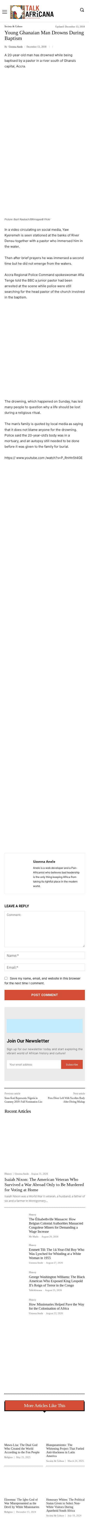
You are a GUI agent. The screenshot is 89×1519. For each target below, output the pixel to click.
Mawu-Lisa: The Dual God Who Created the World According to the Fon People (22, 1448)
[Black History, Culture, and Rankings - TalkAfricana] (31, 12)
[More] (62, 842)
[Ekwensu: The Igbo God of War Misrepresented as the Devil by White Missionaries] (23, 1482)
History (8, 1174)
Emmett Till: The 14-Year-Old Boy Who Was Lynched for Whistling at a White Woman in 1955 (56, 1254)
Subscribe (72, 1064)
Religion (8, 1457)
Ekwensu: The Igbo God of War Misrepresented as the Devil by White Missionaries (21, 1503)
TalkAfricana (35, 1290)
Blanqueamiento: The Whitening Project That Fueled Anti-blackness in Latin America (65, 1450)
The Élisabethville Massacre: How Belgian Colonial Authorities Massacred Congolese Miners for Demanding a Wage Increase (56, 1225)
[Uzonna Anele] (20, 873)
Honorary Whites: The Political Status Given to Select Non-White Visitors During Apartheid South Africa (65, 1505)
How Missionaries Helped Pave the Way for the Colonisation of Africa (56, 1306)
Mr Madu (33, 1236)
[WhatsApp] (52, 842)
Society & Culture (13, 26)
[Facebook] (22, 842)
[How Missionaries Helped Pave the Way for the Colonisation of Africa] (15, 1309)
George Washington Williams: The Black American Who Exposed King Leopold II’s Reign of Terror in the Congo (57, 1281)
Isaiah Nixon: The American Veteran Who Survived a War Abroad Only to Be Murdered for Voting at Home (44, 1184)
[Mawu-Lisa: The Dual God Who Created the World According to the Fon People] (23, 1428)
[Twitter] (32, 842)
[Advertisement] (44, 119)
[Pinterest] (42, 842)
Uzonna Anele (16, 47)
